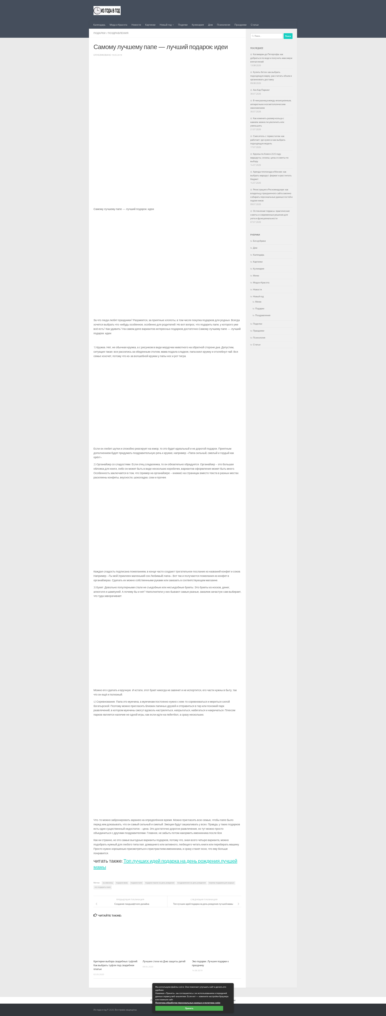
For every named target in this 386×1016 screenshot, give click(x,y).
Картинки (150, 24)
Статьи (255, 24)
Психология (223, 24)
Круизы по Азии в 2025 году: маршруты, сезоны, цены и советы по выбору (269, 158)
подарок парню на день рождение (159, 883)
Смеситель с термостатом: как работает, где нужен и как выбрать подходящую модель (267, 140)
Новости (136, 24)
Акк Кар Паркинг (261, 90)
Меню (256, 275)
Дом (210, 24)
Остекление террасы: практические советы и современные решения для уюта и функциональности (270, 215)
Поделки (183, 24)
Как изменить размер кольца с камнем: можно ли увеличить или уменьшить (267, 122)
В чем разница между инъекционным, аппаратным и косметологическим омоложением (270, 104)
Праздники (240, 24)
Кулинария (198, 24)
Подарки (99, 33)
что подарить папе (103, 887)
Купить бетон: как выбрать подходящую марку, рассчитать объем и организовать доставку (271, 76)
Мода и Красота (118, 24)
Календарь (99, 24)
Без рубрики (259, 241)
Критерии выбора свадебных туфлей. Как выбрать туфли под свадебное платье (115, 965)
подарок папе (136, 883)
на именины (108, 883)
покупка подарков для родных (221, 883)
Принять (189, 1008)
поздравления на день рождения (191, 883)
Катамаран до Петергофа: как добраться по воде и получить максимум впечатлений (271, 58)
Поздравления (118, 33)
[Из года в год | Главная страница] (107, 10)
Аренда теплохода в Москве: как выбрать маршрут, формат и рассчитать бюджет (271, 175)
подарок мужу (122, 883)
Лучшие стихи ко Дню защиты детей (164, 961)
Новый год (166, 24)
